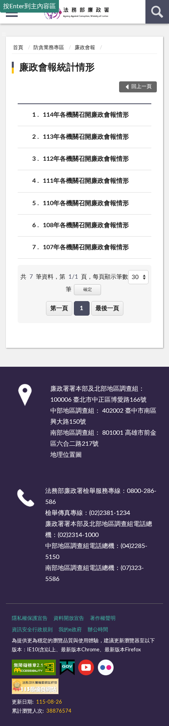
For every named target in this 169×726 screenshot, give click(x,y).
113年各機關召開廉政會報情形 (86, 137)
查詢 (157, 12)
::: (4, 33)
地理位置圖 (66, 455)
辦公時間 (98, 629)
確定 (87, 289)
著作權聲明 (103, 618)
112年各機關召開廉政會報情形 (86, 159)
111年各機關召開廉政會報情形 (86, 181)
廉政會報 (85, 47)
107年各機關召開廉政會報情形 (86, 247)
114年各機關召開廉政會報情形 (86, 115)
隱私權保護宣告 (30, 618)
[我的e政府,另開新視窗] (67, 669)
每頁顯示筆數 (110, 277)
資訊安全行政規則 (32, 629)
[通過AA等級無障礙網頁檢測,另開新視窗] (34, 669)
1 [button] (81, 308)
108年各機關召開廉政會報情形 (86, 225)
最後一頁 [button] (107, 308)
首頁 (18, 47)
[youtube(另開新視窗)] (86, 669)
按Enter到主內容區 (29, 6)
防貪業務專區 (48, 47)
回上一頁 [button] (141, 86)
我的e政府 (70, 629)
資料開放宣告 (68, 618)
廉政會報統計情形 (57, 67)
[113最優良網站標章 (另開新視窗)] (35, 687)
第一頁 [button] (59, 308)
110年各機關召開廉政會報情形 (86, 203)
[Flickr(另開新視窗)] (106, 669)
